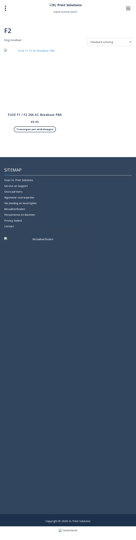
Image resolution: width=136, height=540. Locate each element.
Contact (9, 226)
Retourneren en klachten (19, 214)
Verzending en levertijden (20, 203)
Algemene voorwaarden (19, 197)
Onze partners (13, 191)
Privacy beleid (13, 220)
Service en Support (16, 186)
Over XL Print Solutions (18, 180)
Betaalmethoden (14, 209)
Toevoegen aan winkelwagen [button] (34, 129)
